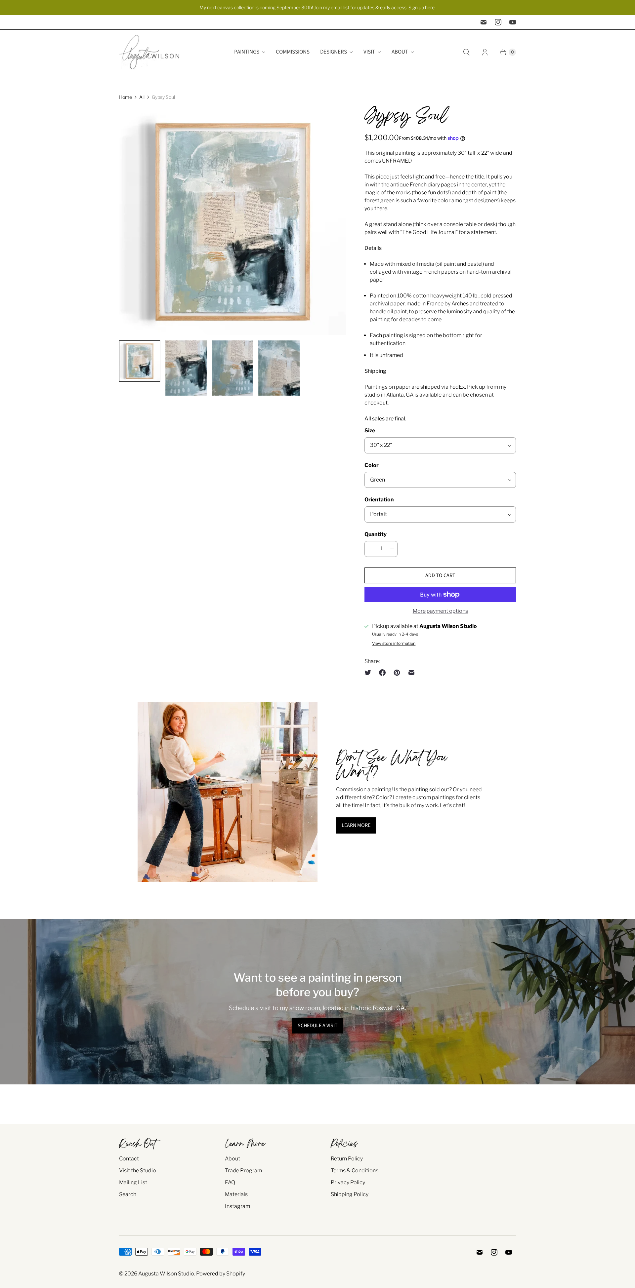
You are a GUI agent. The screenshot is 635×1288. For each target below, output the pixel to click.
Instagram (237, 1206)
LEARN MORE (356, 825)
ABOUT (400, 52)
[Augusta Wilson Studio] (150, 52)
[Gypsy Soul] (232, 221)
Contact (129, 1158)
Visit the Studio (137, 1170)
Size (369, 430)
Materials (236, 1194)
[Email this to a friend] (411, 672)
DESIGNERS (333, 52)
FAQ (230, 1182)
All (142, 97)
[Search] (466, 52)
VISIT (369, 52)
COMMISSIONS (293, 52)
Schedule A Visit (318, 1025)
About (232, 1158)
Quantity (375, 534)
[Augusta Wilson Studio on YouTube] (512, 22)
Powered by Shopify (220, 1273)
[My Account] (485, 52)
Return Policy (347, 1158)
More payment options (440, 611)
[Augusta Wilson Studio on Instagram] (498, 22)
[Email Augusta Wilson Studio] (483, 22)
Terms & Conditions (354, 1170)
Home (125, 97)
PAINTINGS (246, 52)
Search (127, 1194)
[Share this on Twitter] (369, 672)
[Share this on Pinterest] (397, 672)
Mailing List (133, 1182)
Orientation (379, 499)
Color (371, 465)
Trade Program (243, 1170)
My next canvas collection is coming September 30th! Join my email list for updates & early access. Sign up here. (317, 7)
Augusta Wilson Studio (166, 1273)
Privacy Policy (348, 1182)
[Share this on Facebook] (382, 672)
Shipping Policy (349, 1194)
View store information (393, 643)
